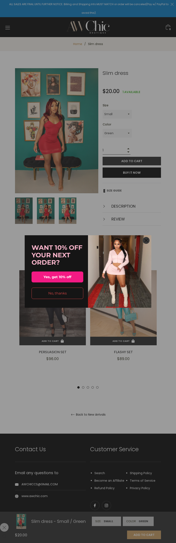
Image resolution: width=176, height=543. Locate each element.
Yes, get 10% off (57, 277)
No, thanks (57, 293)
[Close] (146, 240)
